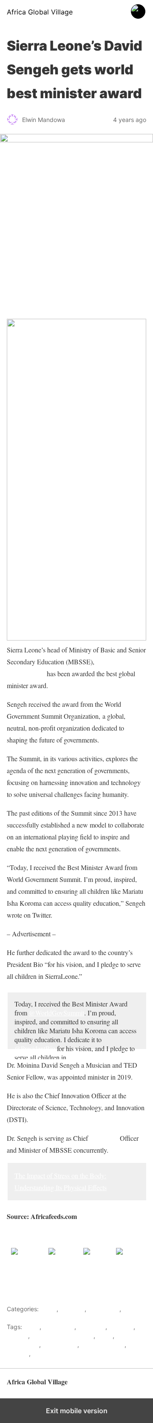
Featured (72, 1308)
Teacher (18, 1353)
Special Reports (103, 1344)
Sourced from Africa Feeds (43, 1234)
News (105, 1335)
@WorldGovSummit (56, 1012)
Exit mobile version (77, 1410)
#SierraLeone (86, 1057)
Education (91, 1326)
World (131, 1308)
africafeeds (58, 1326)
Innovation (104, 1138)
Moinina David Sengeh (62, 1335)
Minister (17, 1335)
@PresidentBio (34, 1048)
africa (32, 1326)
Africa (48, 1308)
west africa (47, 1353)
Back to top (131, 1386)
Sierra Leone (59, 1344)
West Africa (103, 1308)
